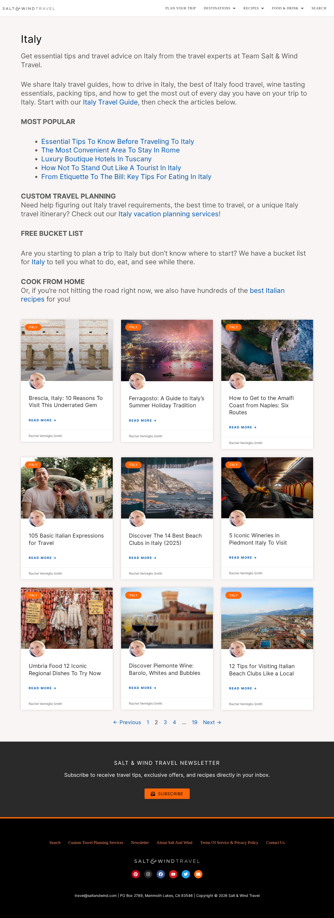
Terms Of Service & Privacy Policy (229, 842)
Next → (212, 722)
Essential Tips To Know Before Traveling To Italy (117, 141)
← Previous (127, 722)
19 (194, 722)
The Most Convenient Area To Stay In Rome (110, 150)
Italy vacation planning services (168, 214)
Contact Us (275, 842)
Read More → (43, 420)
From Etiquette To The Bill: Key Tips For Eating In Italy (126, 176)
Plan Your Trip (180, 8)
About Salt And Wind (174, 842)
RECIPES (251, 8)
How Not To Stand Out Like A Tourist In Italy (111, 168)
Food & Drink (285, 8)
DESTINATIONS (217, 8)
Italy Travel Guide (110, 102)
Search (319, 8)
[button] (220, 8)
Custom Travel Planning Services (95, 842)
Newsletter (140, 842)
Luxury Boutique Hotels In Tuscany (96, 159)
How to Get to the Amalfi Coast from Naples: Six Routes (261, 405)
